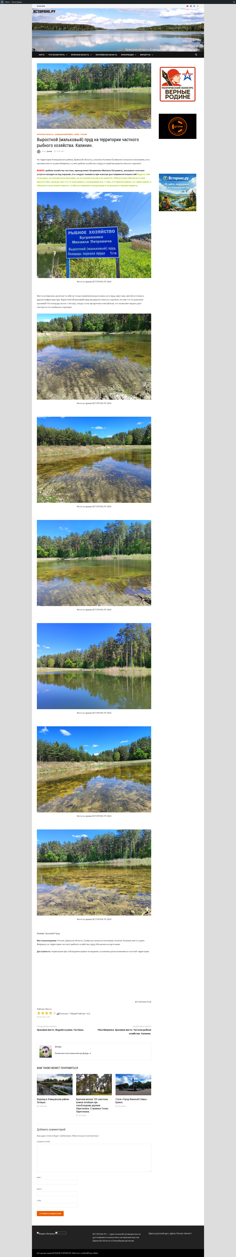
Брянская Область (45, 134)
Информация (127, 54)
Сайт (39, 1201)
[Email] (197, 6)
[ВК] (191, 6)
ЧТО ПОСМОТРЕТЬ (56, 54)
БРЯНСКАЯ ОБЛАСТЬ (80, 54)
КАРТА (41, 54)
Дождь (49, 151)
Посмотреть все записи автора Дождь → (73, 1053)
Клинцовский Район (64, 134)
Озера (76, 134)
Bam (96, 1253)
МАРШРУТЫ (145, 54)
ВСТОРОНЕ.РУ (65, 1253)
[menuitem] (2, 2)
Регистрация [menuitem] (17, 2)
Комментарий (44, 1142)
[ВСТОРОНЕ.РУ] (118, 29)
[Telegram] (194, 6)
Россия (84, 134)
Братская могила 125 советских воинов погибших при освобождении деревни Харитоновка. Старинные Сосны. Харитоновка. (92, 1105)
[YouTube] (188, 6)
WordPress (87, 1253)
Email (40, 1189)
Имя (39, 1177)
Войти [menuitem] (7, 2)
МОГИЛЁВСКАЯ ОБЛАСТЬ (106, 54)
